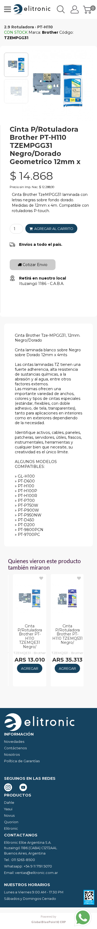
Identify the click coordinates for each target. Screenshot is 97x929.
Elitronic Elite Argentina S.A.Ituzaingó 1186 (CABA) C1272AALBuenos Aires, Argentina (30, 847)
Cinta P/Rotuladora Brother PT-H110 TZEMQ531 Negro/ (67, 634)
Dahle (9, 803)
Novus (9, 816)
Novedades (14, 742)
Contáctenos (15, 748)
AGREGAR (29, 668)
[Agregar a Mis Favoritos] (41, 578)
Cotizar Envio (34, 264)
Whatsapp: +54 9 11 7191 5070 (28, 866)
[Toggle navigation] (7, 9)
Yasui (8, 809)
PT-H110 (45, 27)
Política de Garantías (22, 761)
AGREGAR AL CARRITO (53, 228)
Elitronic (11, 828)
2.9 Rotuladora (19, 27)
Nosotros (12, 755)
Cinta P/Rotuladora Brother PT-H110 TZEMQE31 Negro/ (30, 636)
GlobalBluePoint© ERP (48, 919)
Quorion (11, 822)
